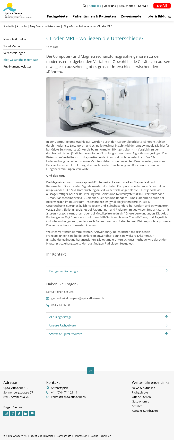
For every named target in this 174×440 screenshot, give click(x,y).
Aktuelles (22, 26)
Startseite (8, 26)
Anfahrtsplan (59, 388)
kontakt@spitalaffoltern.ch (68, 397)
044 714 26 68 (60, 305)
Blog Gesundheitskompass (45, 26)
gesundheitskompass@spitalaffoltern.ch (77, 298)
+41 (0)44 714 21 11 (64, 392)
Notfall (162, 5)
